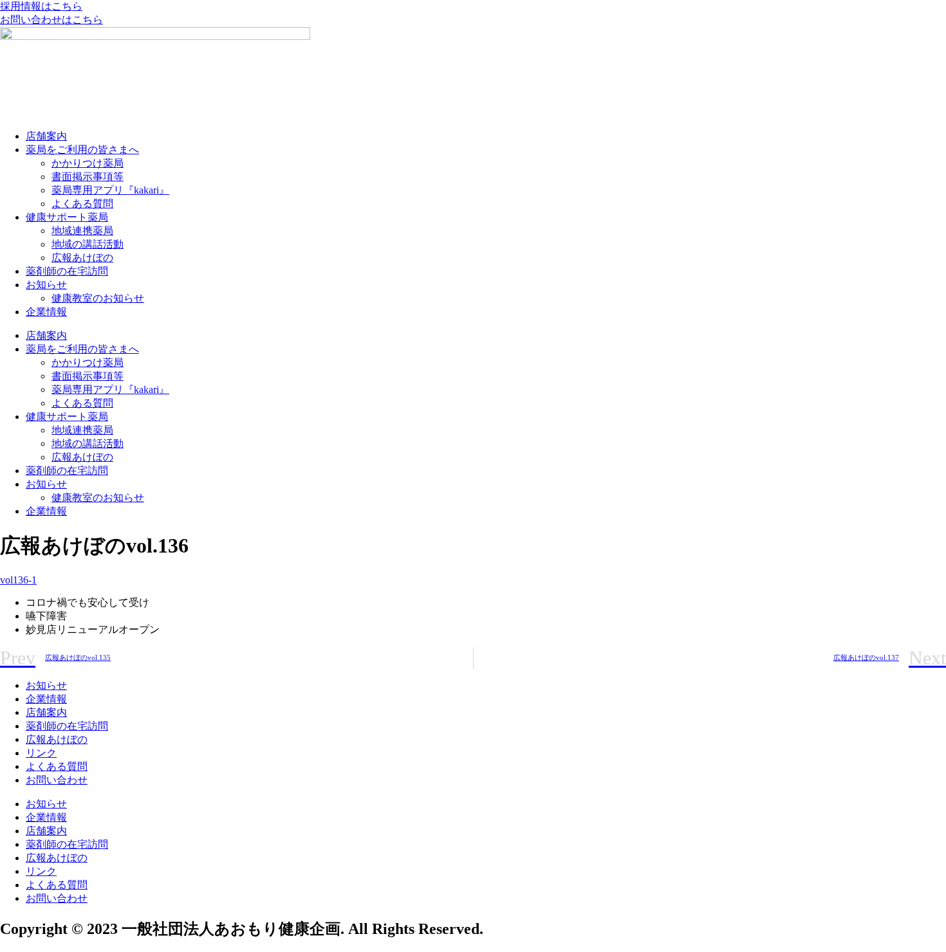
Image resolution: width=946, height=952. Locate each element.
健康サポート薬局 (67, 217)
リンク (41, 752)
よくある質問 (82, 203)
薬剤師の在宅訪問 (67, 271)
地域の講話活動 (87, 244)
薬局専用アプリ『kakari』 (110, 190)
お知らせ (46, 284)
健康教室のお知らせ (97, 298)
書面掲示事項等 (87, 176)
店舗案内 (46, 136)
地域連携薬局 (82, 230)
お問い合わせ (57, 779)
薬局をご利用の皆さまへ (82, 149)
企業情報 (46, 311)
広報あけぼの (82, 257)
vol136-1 (18, 579)
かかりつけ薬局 (87, 163)
